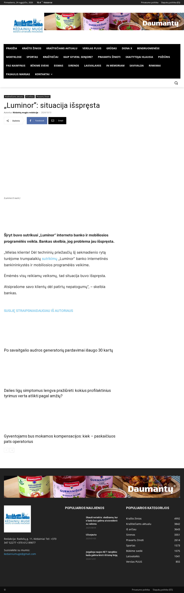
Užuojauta (91, 535)
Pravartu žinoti (43, 96)
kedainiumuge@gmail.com (20, 554)
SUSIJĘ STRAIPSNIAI (20, 311)
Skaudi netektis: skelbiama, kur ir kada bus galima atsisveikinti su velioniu (102, 520)
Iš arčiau (30, 96)
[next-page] (12, 450)
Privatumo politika (141, 589)
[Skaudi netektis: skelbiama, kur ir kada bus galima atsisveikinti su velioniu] (74, 522)
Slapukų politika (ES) (163, 589)
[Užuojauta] (74, 539)
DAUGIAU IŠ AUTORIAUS (54, 311)
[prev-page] (6, 450)
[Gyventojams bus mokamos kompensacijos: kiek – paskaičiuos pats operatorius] (61, 415)
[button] (176, 83)
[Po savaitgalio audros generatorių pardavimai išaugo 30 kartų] (61, 329)
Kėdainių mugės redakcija (25, 112)
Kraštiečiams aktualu (14, 96)
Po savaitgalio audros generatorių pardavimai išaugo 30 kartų (58, 350)
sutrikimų (50, 259)
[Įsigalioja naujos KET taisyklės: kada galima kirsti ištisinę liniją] (74, 556)
